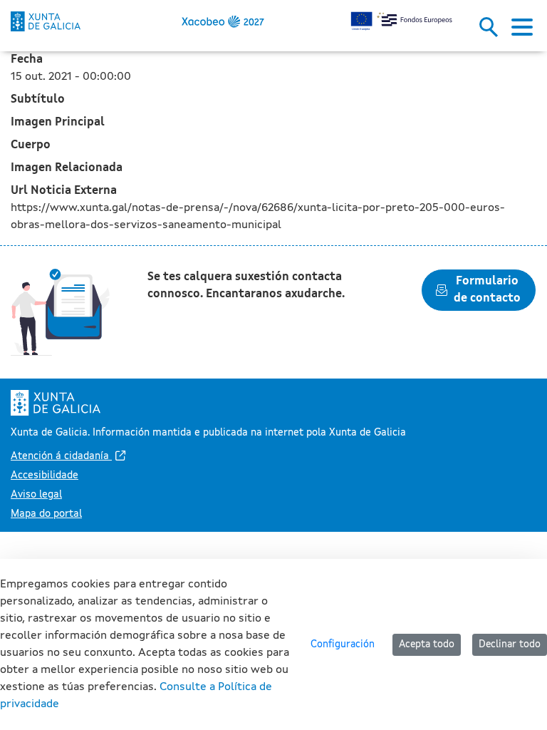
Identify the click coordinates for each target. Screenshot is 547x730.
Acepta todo (426, 644)
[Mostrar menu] (522, 31)
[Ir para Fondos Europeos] (45, 21)
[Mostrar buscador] (493, 31)
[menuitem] (70, 456)
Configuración (343, 644)
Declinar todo (510, 644)
